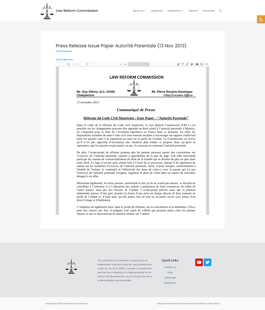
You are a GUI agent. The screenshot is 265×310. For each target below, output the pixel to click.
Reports (193, 10)
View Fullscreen (64, 59)
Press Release (64, 51)
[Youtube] (199, 262)
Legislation (157, 10)
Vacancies (209, 10)
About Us (138, 10)
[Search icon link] (220, 10)
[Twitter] (207, 262)
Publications (174, 10)
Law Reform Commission (77, 10)
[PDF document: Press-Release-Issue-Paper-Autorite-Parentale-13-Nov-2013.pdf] (132, 138)
